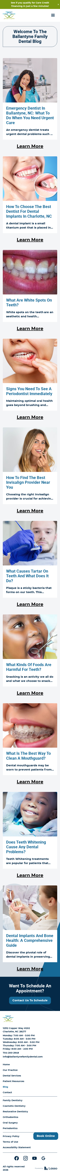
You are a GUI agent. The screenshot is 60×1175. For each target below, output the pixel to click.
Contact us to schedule (30, 1000)
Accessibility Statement (17, 1147)
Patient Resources (13, 1081)
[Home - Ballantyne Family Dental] (9, 15)
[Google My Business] (43, 1158)
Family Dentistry (12, 1100)
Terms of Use (10, 1142)
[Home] (8, 1018)
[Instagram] (25, 1158)
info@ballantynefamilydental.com (23, 1057)
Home (6, 1064)
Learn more (30, 146)
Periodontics (10, 1128)
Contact (7, 1092)
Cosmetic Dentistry (14, 1106)
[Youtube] (34, 1158)
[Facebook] (16, 1158)
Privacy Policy (11, 1136)
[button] (53, 15)
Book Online (46, 1136)
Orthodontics (10, 1117)
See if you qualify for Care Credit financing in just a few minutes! (30, 4)
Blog (5, 1087)
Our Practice (10, 1070)
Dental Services (12, 1076)
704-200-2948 (11, 1053)
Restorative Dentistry (15, 1111)
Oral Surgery (10, 1123)
